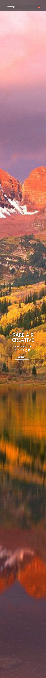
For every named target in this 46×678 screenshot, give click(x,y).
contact (22, 356)
